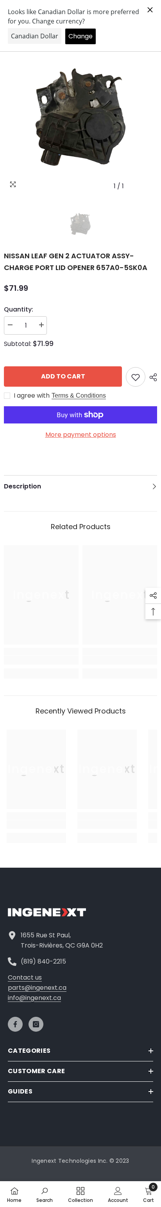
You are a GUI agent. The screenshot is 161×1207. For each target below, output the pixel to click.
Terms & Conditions (79, 395)
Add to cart (63, 376)
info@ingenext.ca (34, 997)
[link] (41, 660)
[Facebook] (15, 1024)
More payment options (80, 434)
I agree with (32, 396)
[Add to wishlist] (135, 377)
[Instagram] (36, 1024)
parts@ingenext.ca (37, 987)
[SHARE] (151, 377)
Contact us (25, 977)
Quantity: (18, 309)
